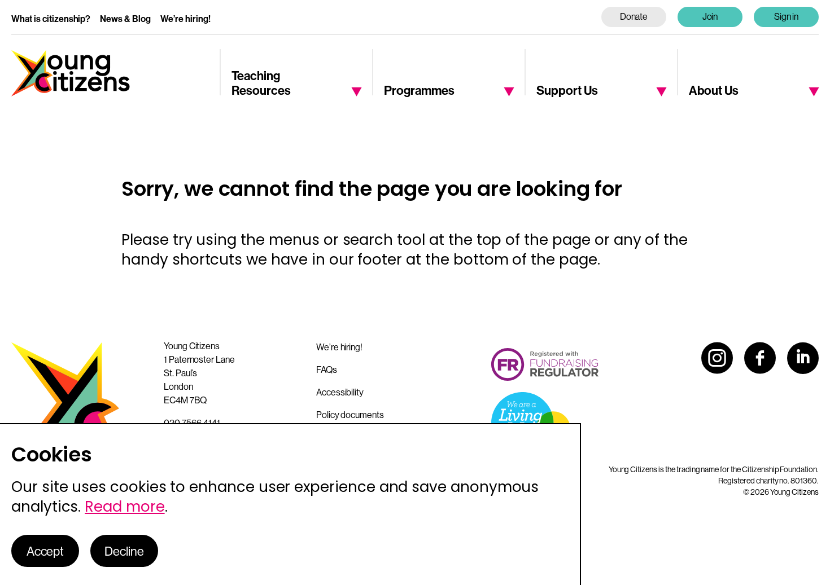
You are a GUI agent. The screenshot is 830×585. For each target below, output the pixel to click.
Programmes (419, 90)
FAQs (326, 369)
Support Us (567, 90)
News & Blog (125, 18)
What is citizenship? (50, 18)
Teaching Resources (261, 83)
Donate (634, 16)
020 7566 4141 (192, 422)
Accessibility (340, 392)
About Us (714, 90)
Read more (124, 506)
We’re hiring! (185, 18)
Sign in (786, 16)
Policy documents (350, 414)
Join (710, 16)
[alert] (290, 504)
